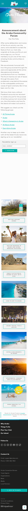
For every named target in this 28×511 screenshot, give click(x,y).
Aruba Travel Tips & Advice (14, 326)
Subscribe (10, 150)
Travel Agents (5, 473)
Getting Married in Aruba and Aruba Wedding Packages (14, 247)
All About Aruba (8, 125)
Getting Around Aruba (14, 220)
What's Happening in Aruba (13, 121)
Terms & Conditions (7, 501)
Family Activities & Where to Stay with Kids (14, 275)
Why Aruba (5, 424)
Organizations (5, 476)
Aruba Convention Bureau (9, 470)
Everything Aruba (9, 128)
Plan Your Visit (6, 430)
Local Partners (5, 484)
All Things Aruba (9, 114)
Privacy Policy (5, 503)
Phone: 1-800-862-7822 (8, 461)
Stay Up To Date (15, 490)
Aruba (5, 118)
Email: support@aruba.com (9, 458)
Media (3, 481)
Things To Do (5, 427)
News (2, 478)
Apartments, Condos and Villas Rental (14, 379)
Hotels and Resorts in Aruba (14, 352)
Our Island (4, 433)
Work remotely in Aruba (14, 405)
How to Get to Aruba (14, 300)
